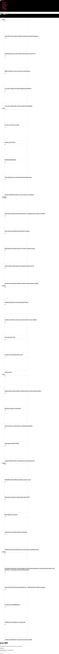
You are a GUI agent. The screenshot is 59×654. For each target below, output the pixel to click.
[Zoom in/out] (3, 652)
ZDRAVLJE (4, 8)
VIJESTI (4, 2)
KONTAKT (4, 9)
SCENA (3, 7)
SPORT (3, 3)
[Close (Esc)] (0, 652)
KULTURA (4, 5)
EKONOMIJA (4, 4)
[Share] (1, 652)
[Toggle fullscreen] (2, 652)
